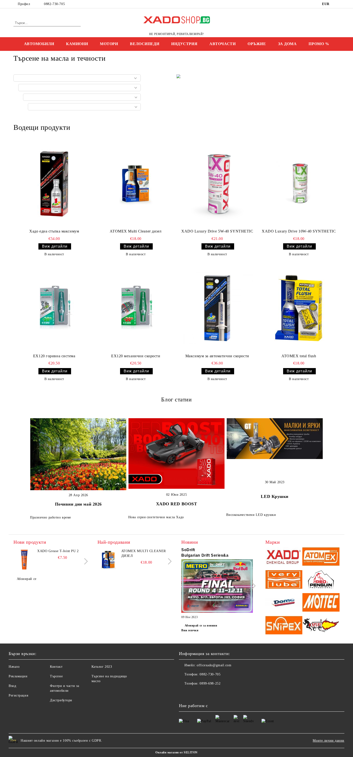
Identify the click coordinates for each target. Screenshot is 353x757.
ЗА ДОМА (287, 44)
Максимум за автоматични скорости (217, 356)
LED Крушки (274, 496)
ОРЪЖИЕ (257, 44)
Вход (12, 686)
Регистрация (18, 695)
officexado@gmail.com (214, 665)
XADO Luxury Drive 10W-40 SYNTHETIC (299, 231)
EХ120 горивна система (54, 356)
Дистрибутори (61, 700)
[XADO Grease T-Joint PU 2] (24, 559)
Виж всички (190, 630)
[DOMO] (284, 603)
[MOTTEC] (321, 603)
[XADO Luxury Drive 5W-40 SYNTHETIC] (217, 183)
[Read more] (217, 586)
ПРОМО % (319, 44)
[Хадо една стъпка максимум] (54, 183)
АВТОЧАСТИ (222, 44)
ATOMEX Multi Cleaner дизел (136, 231)
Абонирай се (27, 579)
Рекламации (18, 676)
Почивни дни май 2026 (78, 504)
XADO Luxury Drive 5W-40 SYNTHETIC (217, 231)
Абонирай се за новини (201, 625)
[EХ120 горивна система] (54, 308)
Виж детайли (54, 246)
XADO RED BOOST (176, 503)
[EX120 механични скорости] (135, 308)
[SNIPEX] (284, 626)
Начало (14, 666)
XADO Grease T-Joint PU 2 (58, 551)
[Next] (84, 561)
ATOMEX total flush (298, 356)
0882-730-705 (54, 4)
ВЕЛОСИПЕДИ (144, 44)
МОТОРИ (109, 44)
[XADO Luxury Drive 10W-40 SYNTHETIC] (299, 183)
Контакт (56, 666)
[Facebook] (337, 4)
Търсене (56, 676)
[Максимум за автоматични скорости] (217, 308)
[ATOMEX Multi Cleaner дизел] (135, 183)
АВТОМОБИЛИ (39, 44)
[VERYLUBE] (284, 580)
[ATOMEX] (321, 557)
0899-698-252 (210, 683)
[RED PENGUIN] (321, 580)
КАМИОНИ (77, 44)
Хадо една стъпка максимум (54, 231)
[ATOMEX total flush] (299, 308)
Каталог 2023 (101, 666)
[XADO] (284, 557)
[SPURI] (321, 626)
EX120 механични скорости (135, 356)
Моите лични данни (328, 740)
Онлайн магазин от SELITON (176, 752)
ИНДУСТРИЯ (184, 44)
